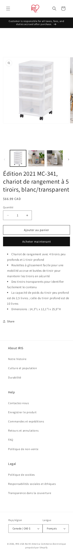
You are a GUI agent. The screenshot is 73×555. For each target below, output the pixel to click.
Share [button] (11, 321)
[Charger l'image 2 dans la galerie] (36, 158)
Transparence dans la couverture (29, 493)
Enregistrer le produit (22, 412)
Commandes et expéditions (26, 421)
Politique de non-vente (23, 449)
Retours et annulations (23, 430)
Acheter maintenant (36, 241)
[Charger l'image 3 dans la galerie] (55, 158)
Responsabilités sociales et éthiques (32, 484)
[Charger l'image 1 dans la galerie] (18, 158)
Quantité (8, 207)
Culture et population (22, 368)
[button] (8, 8)
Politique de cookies (21, 474)
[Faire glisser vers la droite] (68, 159)
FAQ (10, 440)
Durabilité (14, 377)
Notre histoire (17, 359)
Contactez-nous (18, 403)
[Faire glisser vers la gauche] (4, 159)
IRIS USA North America (27, 543)
